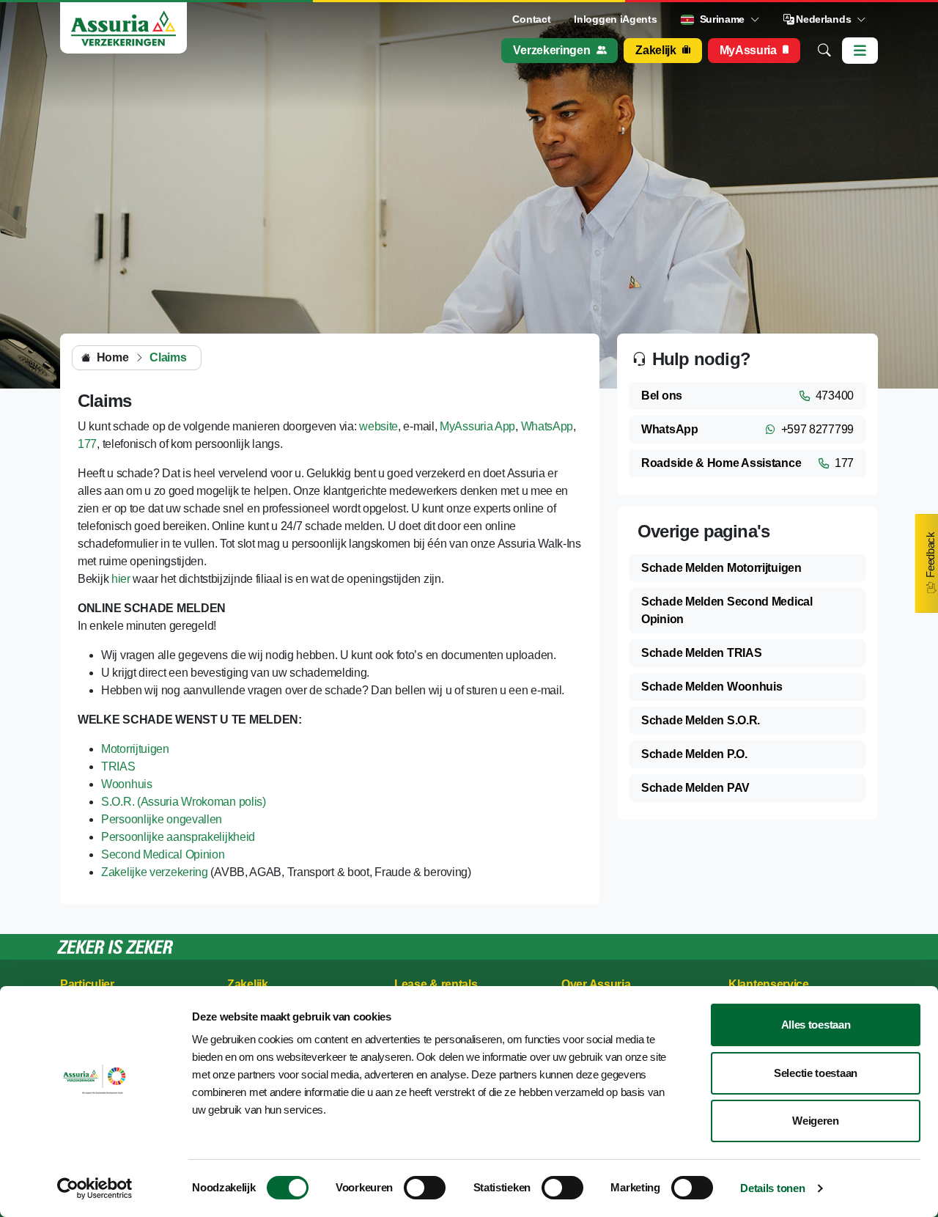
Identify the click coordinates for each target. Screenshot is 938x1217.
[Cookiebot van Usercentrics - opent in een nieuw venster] (95, 1188)
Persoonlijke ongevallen (161, 819)
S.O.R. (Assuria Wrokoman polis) (183, 801)
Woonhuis (126, 784)
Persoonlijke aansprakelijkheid (178, 837)
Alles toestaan (816, 1024)
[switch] (425, 1187)
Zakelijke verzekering (154, 872)
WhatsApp (547, 426)
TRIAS (118, 766)
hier (120, 579)
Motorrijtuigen (135, 749)
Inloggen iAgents (615, 19)
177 (87, 444)
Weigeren (815, 1120)
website (378, 426)
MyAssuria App (477, 426)
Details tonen (772, 1188)
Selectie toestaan (815, 1073)
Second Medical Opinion (162, 854)
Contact (531, 19)
